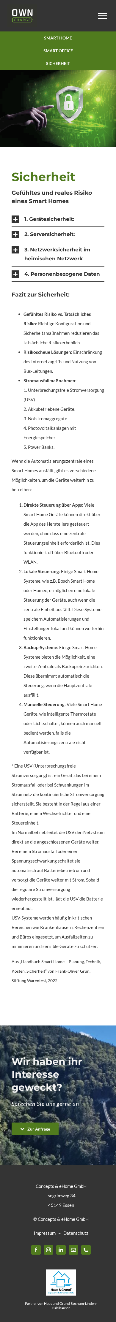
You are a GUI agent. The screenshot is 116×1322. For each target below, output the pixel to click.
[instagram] (48, 1250)
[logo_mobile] (22, 6)
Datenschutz (75, 1233)
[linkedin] (61, 1250)
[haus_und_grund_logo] (61, 1271)
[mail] (73, 1250)
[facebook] (36, 1250)
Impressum (45, 1233)
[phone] (86, 1250)
